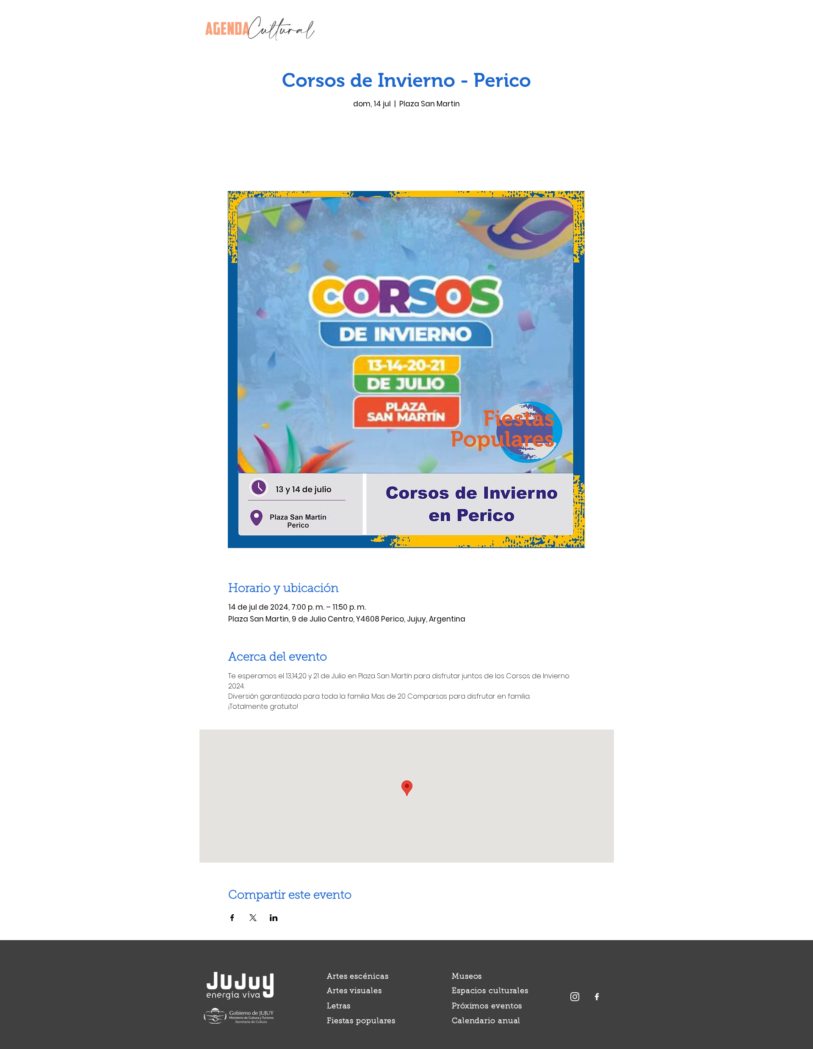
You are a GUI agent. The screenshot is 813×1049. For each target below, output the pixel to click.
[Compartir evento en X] (253, 917)
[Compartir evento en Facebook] (232, 917)
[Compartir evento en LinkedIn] (274, 917)
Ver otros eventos (406, 151)
